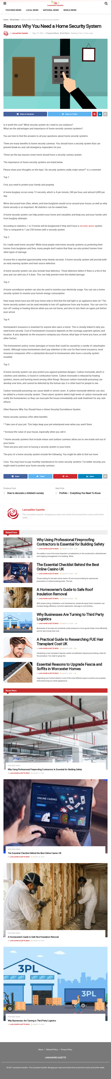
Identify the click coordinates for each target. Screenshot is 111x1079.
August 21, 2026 (67, 549)
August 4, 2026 (66, 673)
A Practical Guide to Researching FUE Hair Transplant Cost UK (70, 641)
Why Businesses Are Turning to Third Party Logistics (70, 616)
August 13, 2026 (67, 623)
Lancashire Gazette (20, 33)
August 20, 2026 (67, 574)
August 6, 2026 (66, 648)
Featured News (13, 10)
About (40, 1049)
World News (69, 10)
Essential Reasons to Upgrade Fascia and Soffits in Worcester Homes (69, 666)
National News (51, 10)
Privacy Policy (66, 1049)
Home (5, 19)
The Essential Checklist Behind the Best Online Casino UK (68, 567)
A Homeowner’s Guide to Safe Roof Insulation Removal (65, 591)
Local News (32, 10)
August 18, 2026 (67, 598)
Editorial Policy (52, 1049)
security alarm (87, 225)
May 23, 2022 (38, 33)
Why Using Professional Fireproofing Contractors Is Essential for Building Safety (70, 542)
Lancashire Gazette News (49, 549)
